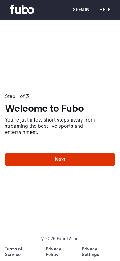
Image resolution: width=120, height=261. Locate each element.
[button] (81, 10)
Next (60, 159)
